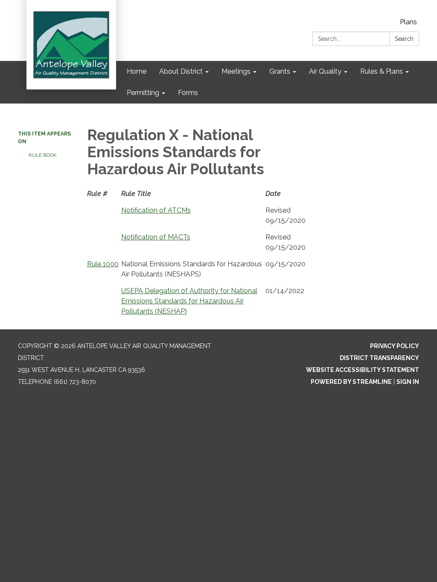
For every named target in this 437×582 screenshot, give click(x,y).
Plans (408, 22)
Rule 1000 (103, 264)
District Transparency (379, 357)
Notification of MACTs (155, 237)
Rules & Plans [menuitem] (381, 71)
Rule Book (43, 155)
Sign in (407, 381)
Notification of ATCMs (156, 210)
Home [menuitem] (136, 71)
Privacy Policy (394, 346)
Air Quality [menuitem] (325, 71)
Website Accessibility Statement (362, 369)
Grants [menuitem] (279, 71)
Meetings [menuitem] (236, 71)
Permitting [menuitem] (143, 93)
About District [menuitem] (181, 71)
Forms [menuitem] (188, 93)
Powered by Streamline (351, 381)
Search (404, 38)
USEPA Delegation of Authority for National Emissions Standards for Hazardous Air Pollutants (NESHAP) (189, 301)
